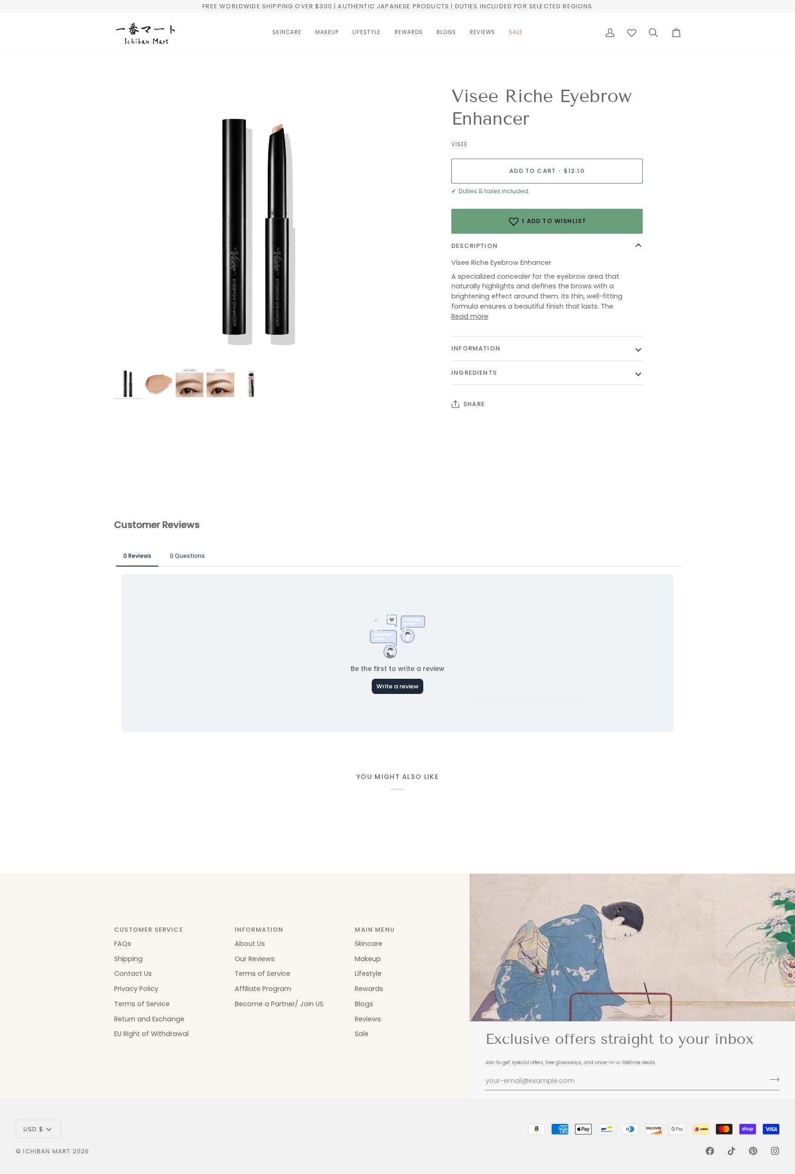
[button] (286, 32)
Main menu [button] (375, 929)
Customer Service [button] (148, 929)
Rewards (369, 988)
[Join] (771, 1079)
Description (474, 245)
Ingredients (474, 372)
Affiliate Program (263, 988)
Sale (362, 1033)
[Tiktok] (731, 1151)
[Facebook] (710, 1151)
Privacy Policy (136, 988)
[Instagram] (775, 1151)
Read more (469, 316)
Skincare (368, 943)
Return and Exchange (149, 1019)
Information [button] (259, 929)
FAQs (122, 943)
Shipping (128, 958)
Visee (459, 144)
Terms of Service (142, 1003)
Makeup (368, 958)
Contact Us (133, 973)
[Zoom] (256, 226)
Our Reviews (255, 958)
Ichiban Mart (46, 1151)
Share (474, 404)
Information (476, 348)
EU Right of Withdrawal (151, 1033)
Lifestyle (368, 973)
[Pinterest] (753, 1151)
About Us (250, 943)
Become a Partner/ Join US (279, 1003)
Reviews (368, 1019)
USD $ (33, 1129)
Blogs (364, 1003)
